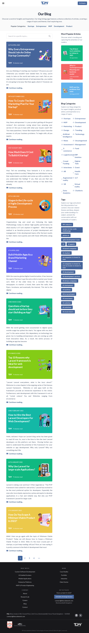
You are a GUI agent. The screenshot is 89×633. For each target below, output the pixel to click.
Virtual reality (77, 185)
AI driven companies (70, 281)
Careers (24, 600)
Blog (25, 604)
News (66, 141)
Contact (25, 607)
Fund (77, 148)
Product (69, 26)
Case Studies (64, 572)
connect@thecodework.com (64, 601)
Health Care (77, 172)
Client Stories (64, 582)
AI (63, 244)
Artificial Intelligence (67, 135)
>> (39, 558)
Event (77, 167)
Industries (64, 578)
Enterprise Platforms (25, 582)
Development (59, 26)
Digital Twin (77, 162)
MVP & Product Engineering (25, 585)
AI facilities (67, 290)
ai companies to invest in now (71, 258)
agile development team (71, 240)
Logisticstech (69, 155)
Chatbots (79, 190)
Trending (78, 130)
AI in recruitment (69, 294)
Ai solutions (67, 307)
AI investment (68, 298)
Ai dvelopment (68, 285)
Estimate (82, 3)
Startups (31, 26)
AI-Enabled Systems (25, 575)
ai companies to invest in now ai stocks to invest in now (72, 266)
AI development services (71, 276)
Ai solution (67, 303)
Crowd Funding (66, 162)
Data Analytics (66, 191)
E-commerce (67, 149)
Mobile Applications (25, 578)
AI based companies (70, 248)
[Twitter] (80, 615)
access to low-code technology (70, 230)
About (25, 593)
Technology (79, 134)
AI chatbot (66, 253)
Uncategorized (81, 141)
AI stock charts (68, 312)
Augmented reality (67, 179)
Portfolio (64, 575)
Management (80, 144)
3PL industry (67, 224)
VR (65, 184)
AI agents (71, 244)
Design (66, 130)
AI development (68, 272)
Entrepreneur (41, 26)
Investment (68, 144)
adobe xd (66, 235)
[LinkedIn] (76, 615)
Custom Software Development (25, 572)
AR (65, 171)
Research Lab (25, 597)
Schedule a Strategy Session (64, 597)
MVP (50, 26)
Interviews (68, 167)
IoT (76, 178)
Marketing (68, 126)
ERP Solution (78, 156)
